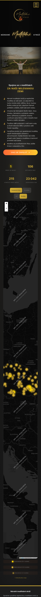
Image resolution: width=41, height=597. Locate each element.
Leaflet (22, 558)
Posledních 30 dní (16, 190)
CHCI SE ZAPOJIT (20, 152)
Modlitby (23, 196)
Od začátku (26, 190)
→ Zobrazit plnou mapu (21, 577)
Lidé (16, 196)
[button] (6, 204)
